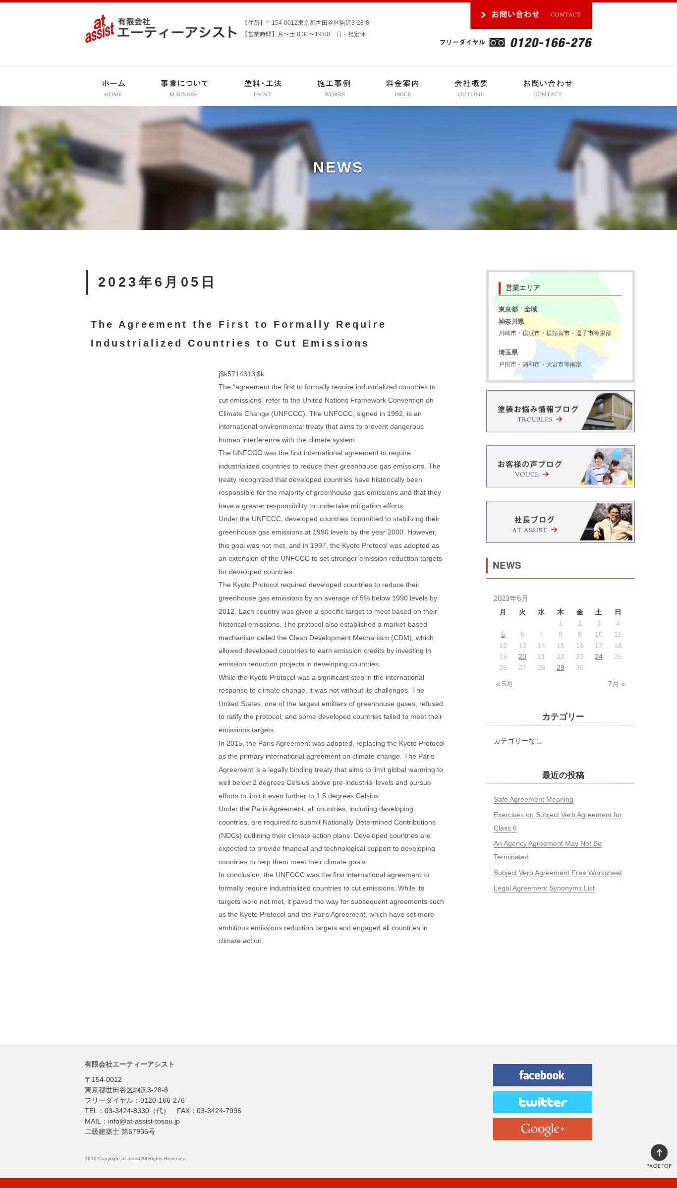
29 (560, 667)
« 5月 (504, 684)
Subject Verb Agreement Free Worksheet (558, 873)
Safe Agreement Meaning (533, 799)
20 (522, 656)
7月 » (616, 684)
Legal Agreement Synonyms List (544, 888)
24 (599, 656)
